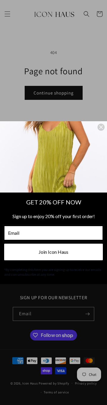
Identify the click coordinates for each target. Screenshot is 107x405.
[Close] (101, 127)
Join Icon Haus (53, 252)
